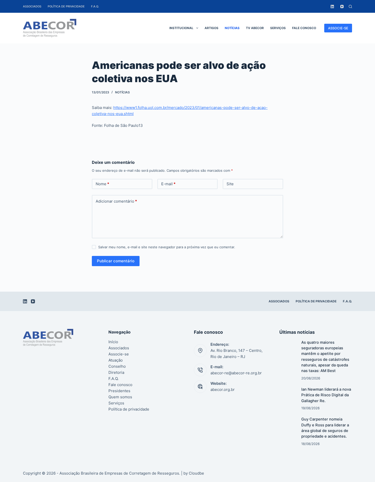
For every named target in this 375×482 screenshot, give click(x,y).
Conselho (117, 366)
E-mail (168, 183)
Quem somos (120, 396)
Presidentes (119, 390)
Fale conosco (304, 28)
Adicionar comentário (116, 201)
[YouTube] (342, 6)
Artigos (211, 28)
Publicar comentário (115, 260)
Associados (32, 6)
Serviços (278, 28)
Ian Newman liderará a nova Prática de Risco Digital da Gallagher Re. (326, 395)
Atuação (115, 360)
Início (113, 341)
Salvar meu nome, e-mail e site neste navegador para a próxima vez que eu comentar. (166, 247)
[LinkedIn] (332, 6)
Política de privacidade (66, 6)
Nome (102, 183)
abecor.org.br (222, 389)
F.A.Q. (95, 6)
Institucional (181, 28)
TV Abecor (255, 28)
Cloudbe (196, 473)
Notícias (232, 28)
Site (230, 183)
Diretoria (116, 372)
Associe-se (118, 354)
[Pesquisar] (350, 6)
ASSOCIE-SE (338, 28)
